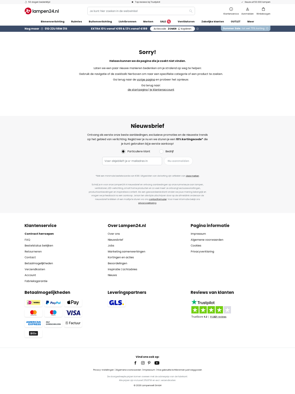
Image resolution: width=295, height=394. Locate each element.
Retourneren (33, 251)
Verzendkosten (35, 269)
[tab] (64, 253)
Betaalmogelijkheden (39, 263)
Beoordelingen (117, 263)
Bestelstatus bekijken (39, 246)
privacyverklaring (147, 203)
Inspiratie (114, 269)
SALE (163, 21)
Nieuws (112, 275)
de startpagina (138, 90)
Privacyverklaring (202, 251)
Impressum (198, 234)
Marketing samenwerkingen (126, 251)
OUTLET (236, 21)
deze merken (192, 175)
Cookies (196, 246)
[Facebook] (138, 363)
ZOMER (172, 28)
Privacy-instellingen (103, 369)
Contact (30, 257)
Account (30, 275)
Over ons (114, 234)
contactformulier (158, 199)
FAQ (27, 240)
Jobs (111, 246)
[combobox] (141, 11)
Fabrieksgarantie (36, 281)
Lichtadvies (129, 269)
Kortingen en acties (121, 257)
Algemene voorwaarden (207, 240)
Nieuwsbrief (115, 240)
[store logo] (42, 11)
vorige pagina (146, 80)
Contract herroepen (39, 234)
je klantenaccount (162, 90)
